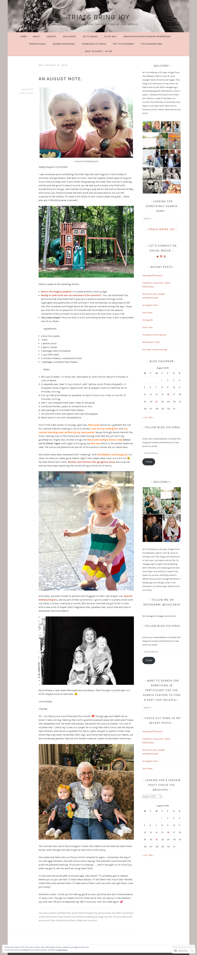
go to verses (90, 36)
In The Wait (110, 36)
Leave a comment (26, 93)
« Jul (144, 417)
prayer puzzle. (37, 44)
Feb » (151, 417)
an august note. (60, 78)
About (36, 36)
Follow (149, 461)
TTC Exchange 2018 (151, 44)
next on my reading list (104, 428)
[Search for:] (161, 218)
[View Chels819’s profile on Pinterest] (164, 256)
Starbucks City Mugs (94, 44)
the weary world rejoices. (154, 334)
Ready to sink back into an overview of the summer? (71, 295)
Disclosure (69, 36)
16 (168, 394)
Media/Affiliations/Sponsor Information (146, 36)
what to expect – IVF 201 (98, 51)
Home (24, 36)
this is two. (147, 327)
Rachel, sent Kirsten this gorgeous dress (91, 461)
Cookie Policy (62, 950)
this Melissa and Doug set (112, 454)
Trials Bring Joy (98, 17)
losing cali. (147, 320)
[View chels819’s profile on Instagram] (161, 256)
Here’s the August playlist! (56, 291)
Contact (51, 36)
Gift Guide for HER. (151, 342)
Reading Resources (64, 44)
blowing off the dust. (152, 275)
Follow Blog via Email (163, 427)
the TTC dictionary (123, 44)
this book (93, 424)
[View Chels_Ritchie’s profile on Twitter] (157, 256)
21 (157, 401)
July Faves (147, 312)
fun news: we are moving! (154, 349)
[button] (147, 127)
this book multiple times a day (105, 439)
